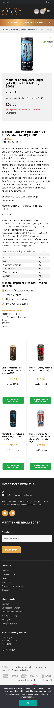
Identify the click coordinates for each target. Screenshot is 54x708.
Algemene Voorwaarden (12, 586)
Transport (6, 590)
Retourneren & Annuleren (12, 612)
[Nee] (51, 688)
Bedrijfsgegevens (9, 623)
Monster (11, 139)
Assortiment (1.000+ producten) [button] (25, 22)
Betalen (5, 578)
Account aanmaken (10, 574)
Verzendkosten (8, 582)
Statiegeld (6, 619)
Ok (28, 703)
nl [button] (48, 2)
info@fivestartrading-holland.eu (18, 495)
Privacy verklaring (9, 615)
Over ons (6, 570)
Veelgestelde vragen (11, 608)
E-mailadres (8, 532)
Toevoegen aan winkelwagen (13, 400)
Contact (5, 2)
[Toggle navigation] (48, 11)
